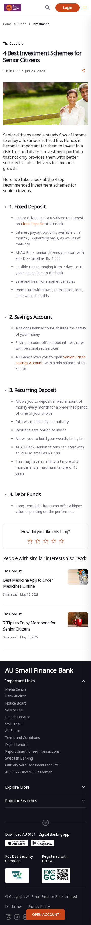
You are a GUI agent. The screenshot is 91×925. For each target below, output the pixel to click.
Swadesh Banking (19, 758)
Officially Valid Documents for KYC (32, 765)
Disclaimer (13, 906)
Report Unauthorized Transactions (32, 751)
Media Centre (16, 689)
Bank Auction (15, 696)
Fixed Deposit (32, 223)
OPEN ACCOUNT (45, 914)
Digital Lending (17, 744)
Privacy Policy (39, 906)
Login (67, 7)
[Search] (48, 8)
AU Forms (13, 730)
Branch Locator (17, 716)
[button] (83, 70)
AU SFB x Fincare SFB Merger (28, 772)
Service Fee (14, 710)
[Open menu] (85, 7)
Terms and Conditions (22, 737)
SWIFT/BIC (13, 723)
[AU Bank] (12, 7)
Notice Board (16, 703)
